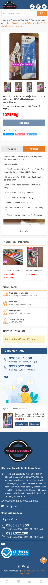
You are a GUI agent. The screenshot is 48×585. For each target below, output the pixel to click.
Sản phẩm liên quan (16, 242)
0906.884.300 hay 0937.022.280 (21, 501)
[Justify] (41, 13)
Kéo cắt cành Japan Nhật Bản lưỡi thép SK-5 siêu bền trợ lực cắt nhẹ (30, 415)
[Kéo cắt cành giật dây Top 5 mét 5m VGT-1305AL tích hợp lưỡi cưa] (35, 257)
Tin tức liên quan (14, 331)
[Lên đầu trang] (44, 574)
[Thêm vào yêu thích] (43, 97)
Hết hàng (24, 123)
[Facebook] (18, 566)
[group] (24, 56)
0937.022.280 (20, 366)
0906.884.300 (20, 358)
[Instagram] (28, 566)
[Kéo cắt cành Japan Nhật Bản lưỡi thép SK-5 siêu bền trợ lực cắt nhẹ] (8, 418)
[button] (45, 87)
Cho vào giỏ (21, 424)
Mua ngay (34, 424)
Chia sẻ (9, 134)
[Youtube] (23, 566)
